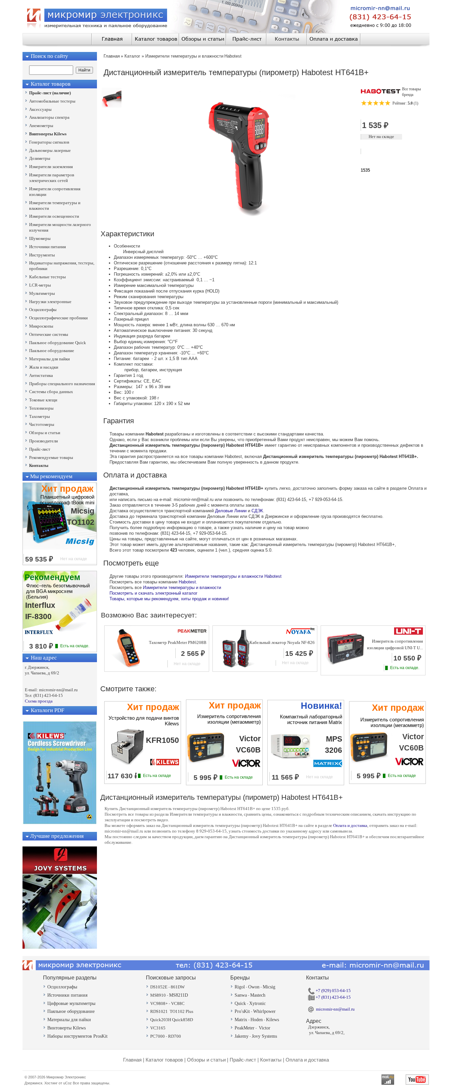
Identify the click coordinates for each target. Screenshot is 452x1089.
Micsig (269, 986)
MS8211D (178, 995)
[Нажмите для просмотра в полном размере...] (243, 221)
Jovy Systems (264, 1036)
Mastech (257, 995)
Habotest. (188, 581)
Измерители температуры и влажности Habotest (233, 576)
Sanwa (241, 995)
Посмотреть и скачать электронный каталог (154, 593)
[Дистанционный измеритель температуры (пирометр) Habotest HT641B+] (111, 106)
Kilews (272, 1019)
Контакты (271, 1060)
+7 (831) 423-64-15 (333, 997)
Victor (264, 1027)
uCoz (67, 1083)
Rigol (240, 986)
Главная (132, 1060)
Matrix (241, 1019)
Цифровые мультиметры (71, 1003)
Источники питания (67, 995)
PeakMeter (244, 1027)
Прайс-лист (243, 1060)
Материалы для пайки (69, 1019)
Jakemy (242, 1036)
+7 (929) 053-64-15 (333, 990)
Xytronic (257, 1003)
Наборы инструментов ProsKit (77, 1036)
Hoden (256, 1019)
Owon (253, 986)
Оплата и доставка (350, 825)
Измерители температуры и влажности (182, 587)
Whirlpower (264, 1011)
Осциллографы (62, 986)
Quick (240, 1003)
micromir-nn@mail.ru (335, 1009)
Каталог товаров (164, 1060)
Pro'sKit (242, 1011)
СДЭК (257, 510)
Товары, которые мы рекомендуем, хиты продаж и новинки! (169, 598)
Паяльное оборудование (71, 1011)
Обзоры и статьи (206, 1060)
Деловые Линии (231, 510)
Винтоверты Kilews (66, 1027)
